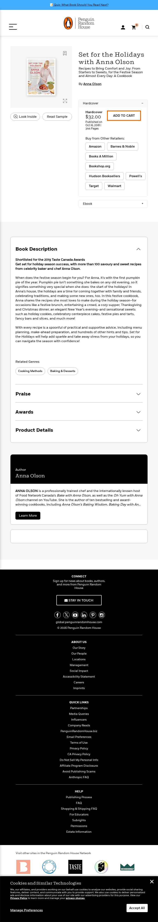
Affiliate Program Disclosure (79, 766)
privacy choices (75, 898)
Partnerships (79, 708)
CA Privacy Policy (78, 754)
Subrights (79, 820)
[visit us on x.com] (66, 615)
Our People (79, 654)
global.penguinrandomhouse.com (79, 622)
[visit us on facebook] (57, 615)
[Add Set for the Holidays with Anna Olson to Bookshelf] (65, 53)
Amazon (95, 146)
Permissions (79, 826)
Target (94, 186)
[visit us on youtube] (75, 615)
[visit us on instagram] (102, 615)
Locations (79, 659)
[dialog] (79, 899)
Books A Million (101, 156)
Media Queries (79, 714)
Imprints (79, 688)
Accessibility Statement (79, 677)
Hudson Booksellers (104, 176)
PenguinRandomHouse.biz (78, 731)
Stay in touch (80, 600)
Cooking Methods (30, 371)
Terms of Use (79, 743)
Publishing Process (79, 797)
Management (79, 665)
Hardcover (113, 103)
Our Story (79, 648)
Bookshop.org (99, 166)
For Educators (79, 814)
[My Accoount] (123, 27)
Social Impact (79, 671)
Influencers (79, 720)
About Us (79, 642)
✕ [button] (151, 882)
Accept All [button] (137, 908)
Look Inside (27, 116)
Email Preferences (79, 737)
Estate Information (79, 832)
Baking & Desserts (62, 371)
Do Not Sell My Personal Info (79, 760)
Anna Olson (92, 84)
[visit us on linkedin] (84, 615)
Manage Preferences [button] (26, 910)
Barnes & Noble (122, 146)
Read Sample (57, 116)
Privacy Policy (79, 748)
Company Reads (79, 725)
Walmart (114, 186)
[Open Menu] (13, 27)
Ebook (113, 203)
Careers (79, 682)
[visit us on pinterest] (93, 615)
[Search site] (147, 27)
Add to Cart (124, 115)
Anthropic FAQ (79, 777)
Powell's (135, 176)
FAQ (79, 803)
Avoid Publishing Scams (79, 771)
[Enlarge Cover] (65, 101)
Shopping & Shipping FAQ (79, 809)
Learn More (29, 516)
